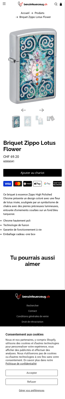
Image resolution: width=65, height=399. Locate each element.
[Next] (41, 110)
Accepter (32, 372)
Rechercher (33, 305)
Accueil (25, 13)
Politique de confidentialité (21, 363)
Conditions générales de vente (32, 316)
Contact (32, 311)
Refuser (31, 381)
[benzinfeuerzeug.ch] (32, 4)
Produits (39, 13)
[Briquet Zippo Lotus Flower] (32, 66)
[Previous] (23, 110)
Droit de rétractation (32, 321)
